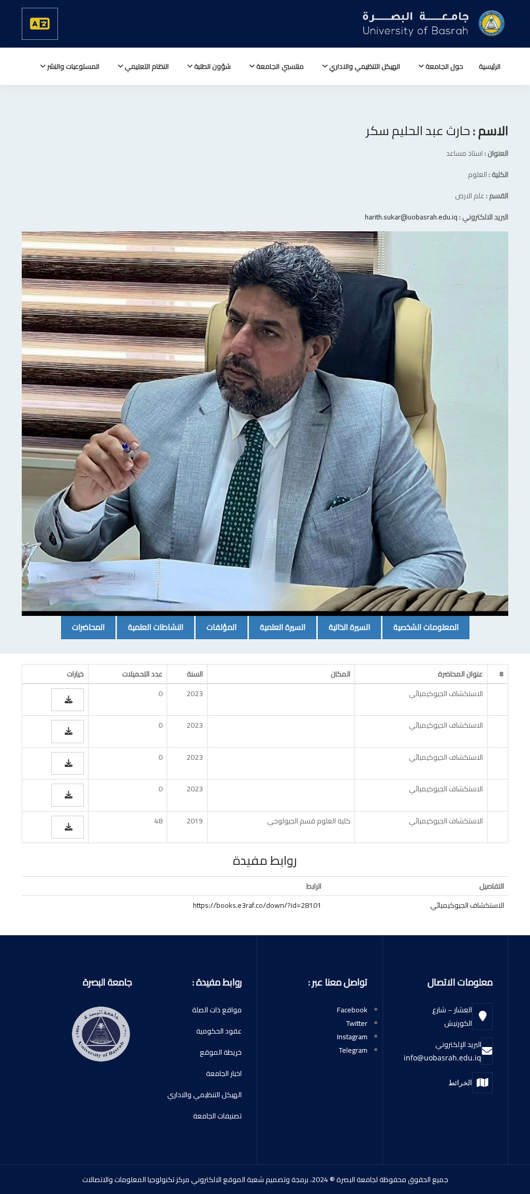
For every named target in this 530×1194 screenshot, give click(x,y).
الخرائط (460, 1082)
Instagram (352, 1036)
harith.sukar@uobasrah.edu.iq (411, 217)
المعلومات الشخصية (420, 627)
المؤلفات (216, 627)
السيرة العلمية (277, 627)
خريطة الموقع (221, 1052)
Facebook (352, 1009)
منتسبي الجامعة (279, 66)
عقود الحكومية (219, 1031)
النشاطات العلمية (150, 627)
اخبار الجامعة (224, 1073)
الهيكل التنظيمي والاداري (364, 66)
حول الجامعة (443, 66)
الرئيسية (489, 66)
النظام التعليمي (146, 66)
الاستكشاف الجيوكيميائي (467, 905)
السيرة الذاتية (344, 627)
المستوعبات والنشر (72, 66)
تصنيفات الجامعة (217, 1116)
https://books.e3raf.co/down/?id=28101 (257, 905)
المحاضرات (83, 627)
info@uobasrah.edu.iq (442, 1058)
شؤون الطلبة (212, 66)
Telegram (353, 1050)
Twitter (356, 1023)
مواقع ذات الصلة (217, 1009)
